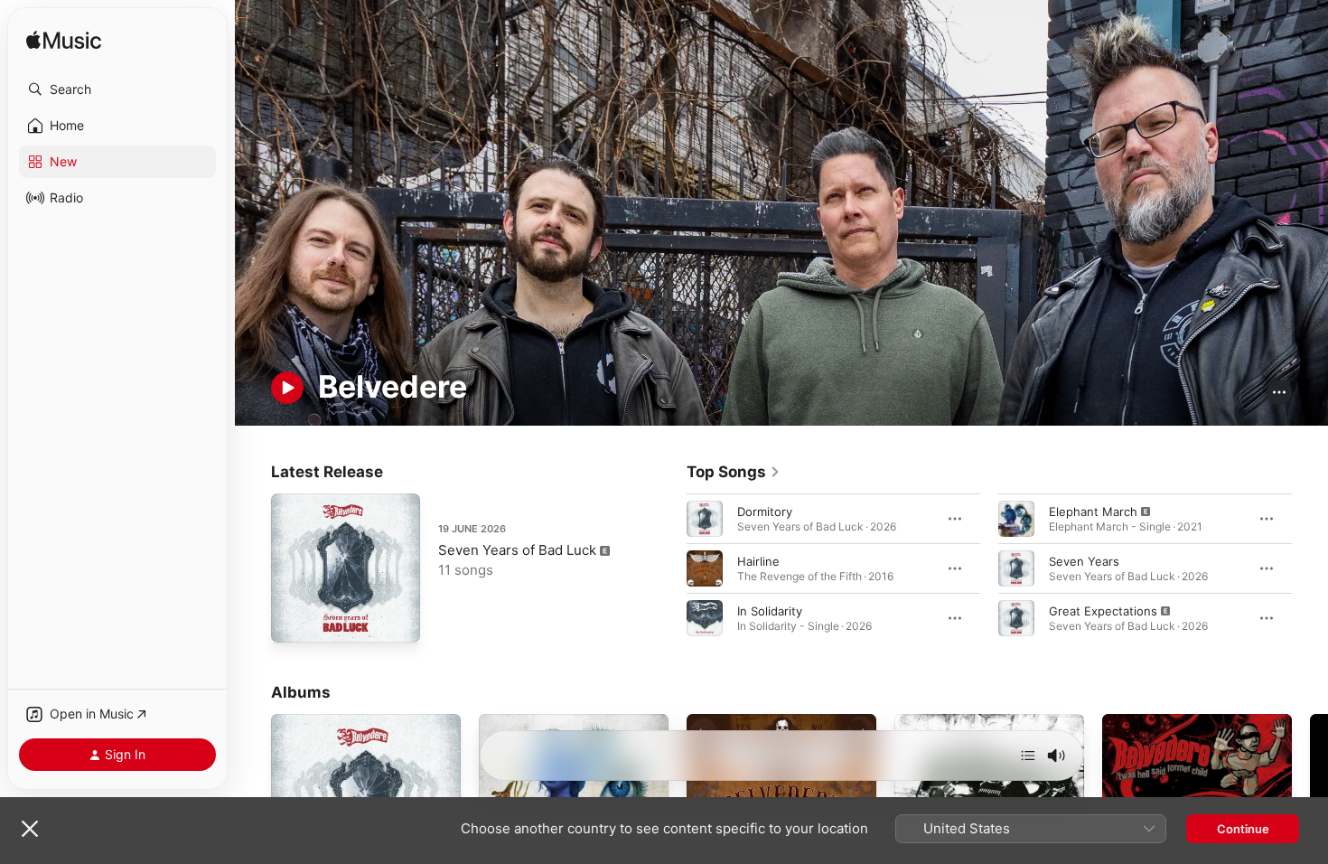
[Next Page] (1310, 567)
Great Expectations (1103, 610)
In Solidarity (769, 610)
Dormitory (764, 510)
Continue (1243, 829)
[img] (63, 41)
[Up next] (1028, 755)
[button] (117, 89)
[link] (734, 472)
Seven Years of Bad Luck (517, 550)
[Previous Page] (668, 567)
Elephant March (1093, 510)
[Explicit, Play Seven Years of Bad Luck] (293, 620)
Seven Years (1084, 560)
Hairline (758, 560)
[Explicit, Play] (1016, 518)
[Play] (287, 387)
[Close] (30, 829)
